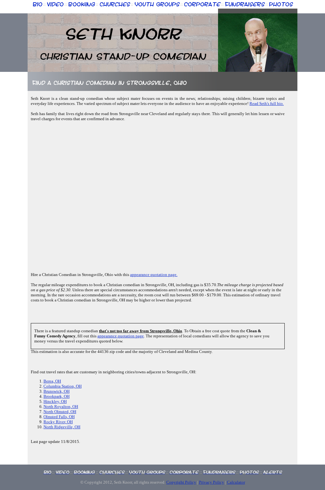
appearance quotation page (120, 336)
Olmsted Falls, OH (59, 416)
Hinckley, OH (55, 401)
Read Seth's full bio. (266, 103)
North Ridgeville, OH (61, 426)
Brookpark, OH (56, 396)
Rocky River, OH (58, 421)
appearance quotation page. (153, 274)
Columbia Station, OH (62, 386)
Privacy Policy (211, 482)
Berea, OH (52, 381)
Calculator (236, 482)
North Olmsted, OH (59, 411)
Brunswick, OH (56, 391)
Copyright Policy (181, 482)
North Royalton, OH (60, 406)
